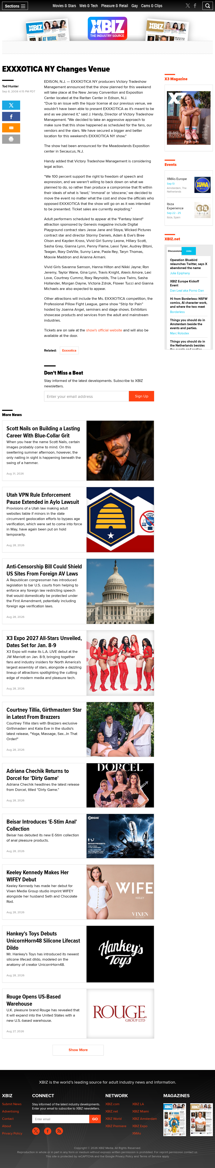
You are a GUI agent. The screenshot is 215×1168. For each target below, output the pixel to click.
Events (171, 165)
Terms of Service (150, 1156)
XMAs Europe (177, 178)
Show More (78, 1050)
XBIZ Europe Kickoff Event (184, 283)
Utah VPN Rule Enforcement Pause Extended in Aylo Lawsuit (43, 498)
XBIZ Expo (139, 1126)
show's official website (104, 330)
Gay (134, 5)
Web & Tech (88, 5)
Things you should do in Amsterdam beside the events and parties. (187, 324)
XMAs (136, 1133)
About (6, 1126)
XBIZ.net (172, 239)
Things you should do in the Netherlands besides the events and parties (187, 345)
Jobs (188, 251)
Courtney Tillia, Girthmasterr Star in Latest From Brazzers (44, 713)
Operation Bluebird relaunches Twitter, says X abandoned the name (188, 264)
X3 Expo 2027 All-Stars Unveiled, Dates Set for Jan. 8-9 (44, 641)
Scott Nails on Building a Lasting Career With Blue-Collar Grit (43, 432)
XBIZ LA (138, 1104)
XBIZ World (113, 1118)
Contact (8, 1118)
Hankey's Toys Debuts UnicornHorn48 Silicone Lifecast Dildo (43, 940)
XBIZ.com (112, 1104)
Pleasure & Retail (114, 5)
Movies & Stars (64, 5)
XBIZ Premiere (115, 1126)
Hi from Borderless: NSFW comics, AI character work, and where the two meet (188, 302)
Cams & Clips (151, 5)
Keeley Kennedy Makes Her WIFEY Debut (38, 876)
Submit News (11, 1104)
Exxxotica (69, 350)
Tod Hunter (10, 86)
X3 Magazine (176, 79)
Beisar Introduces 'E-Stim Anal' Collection (42, 825)
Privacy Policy (12, 1133)
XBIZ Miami (140, 1111)
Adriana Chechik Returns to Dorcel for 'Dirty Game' (38, 774)
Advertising (10, 1111)
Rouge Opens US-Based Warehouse (34, 1000)
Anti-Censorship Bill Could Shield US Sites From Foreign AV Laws (44, 570)
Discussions (174, 251)
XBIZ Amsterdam (144, 1118)
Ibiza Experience (175, 206)
